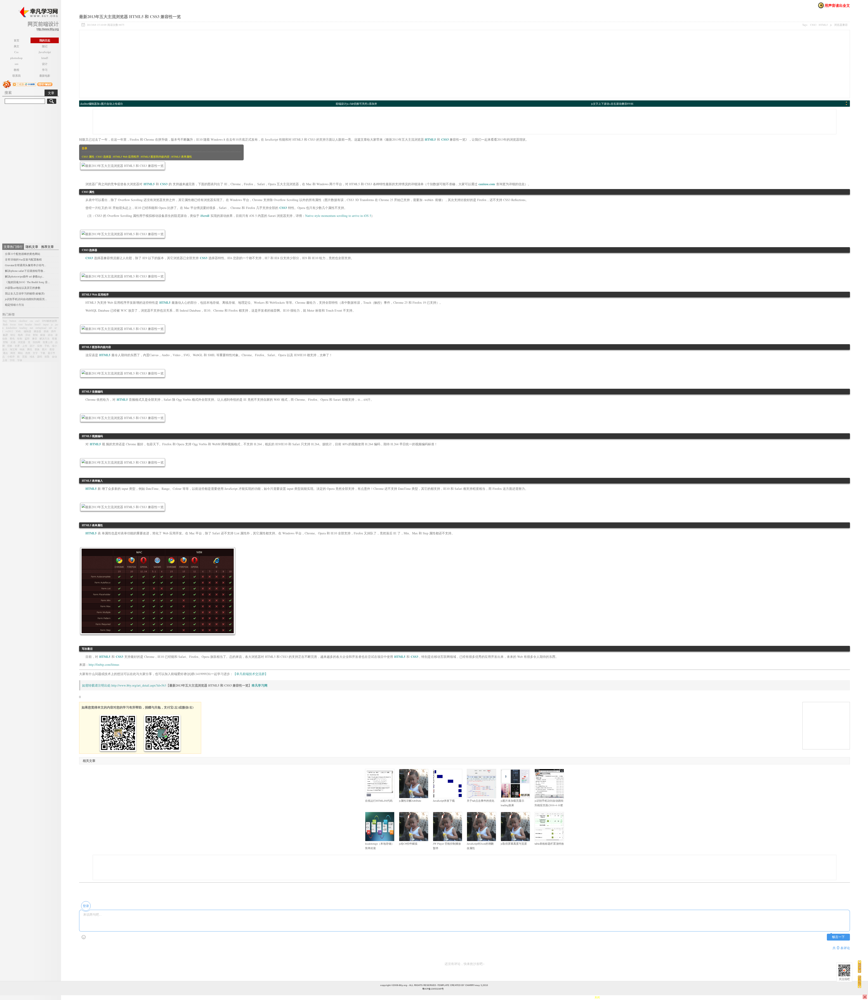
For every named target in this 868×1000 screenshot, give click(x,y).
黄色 (12, 338)
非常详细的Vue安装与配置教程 (23, 259)
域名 (32, 356)
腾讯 (29, 349)
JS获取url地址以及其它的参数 (22, 287)
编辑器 (27, 331)
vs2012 (9, 331)
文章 (51, 93)
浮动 (27, 334)
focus (13, 324)
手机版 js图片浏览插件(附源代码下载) (102, 103)
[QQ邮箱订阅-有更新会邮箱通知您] (44, 83)
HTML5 (823, 24)
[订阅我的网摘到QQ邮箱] (24, 83)
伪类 (27, 353)
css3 (37, 320)
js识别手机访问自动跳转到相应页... (26, 299)
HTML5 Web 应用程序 (126, 156)
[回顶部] (859, 966)
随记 (44, 46)
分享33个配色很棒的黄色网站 (22, 254)
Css (16, 52)
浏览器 (21, 342)
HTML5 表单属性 (181, 156)
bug (5, 320)
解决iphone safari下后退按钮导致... (25, 271)
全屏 (17, 345)
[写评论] (859, 981)
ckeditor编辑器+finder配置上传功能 (356, 103)
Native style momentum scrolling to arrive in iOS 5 (338, 215)
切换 (9, 345)
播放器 (37, 331)
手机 (47, 345)
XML (18, 331)
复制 (35, 334)
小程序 (11, 356)
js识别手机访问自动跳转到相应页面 (612, 103)
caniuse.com (487, 184)
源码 (39, 356)
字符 (12, 360)
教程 (16, 70)
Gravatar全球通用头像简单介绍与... (25, 265)
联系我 (16, 76)
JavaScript (44, 52)
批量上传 (48, 342)
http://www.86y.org (48, 29)
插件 (53, 331)
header (28, 324)
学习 (44, 70)
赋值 (42, 334)
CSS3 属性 (88, 156)
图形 (52, 349)
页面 (24, 356)
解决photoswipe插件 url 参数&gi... (24, 276)
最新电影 (44, 76)
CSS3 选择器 (103, 156)
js (52, 324)
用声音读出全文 (837, 5)
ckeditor (23, 320)
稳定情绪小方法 (14, 304)
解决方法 (45, 338)
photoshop (16, 58)
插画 (46, 331)
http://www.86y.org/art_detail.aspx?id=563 (138, 685)
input (46, 324)
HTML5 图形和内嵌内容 (155, 156)
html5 (44, 58)
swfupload (40, 327)
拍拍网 (36, 342)
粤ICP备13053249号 (433, 989)
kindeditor (11, 327)
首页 (16, 40)
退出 (5, 353)
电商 (20, 334)
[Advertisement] (30, 173)
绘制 (19, 338)
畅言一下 (838, 937)
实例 (39, 345)
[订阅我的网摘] (6, 83)
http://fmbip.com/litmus (104, 664)
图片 (44, 349)
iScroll (204, 215)
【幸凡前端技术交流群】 (250, 674)
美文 (16, 46)
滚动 (50, 334)
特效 (22, 349)
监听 (27, 338)
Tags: (825, 24)
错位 (12, 334)
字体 (19, 360)
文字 (35, 353)
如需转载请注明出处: (96, 685)
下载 (42, 353)
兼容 (34, 338)
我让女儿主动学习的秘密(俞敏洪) (25, 293)
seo (16, 64)
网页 (12, 353)
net (31, 327)
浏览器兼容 (841, 24)
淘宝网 (13, 349)
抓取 (47, 356)
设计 (44, 64)
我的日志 (44, 40)
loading (23, 327)
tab (50, 327)
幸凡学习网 (259, 685)
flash (5, 324)
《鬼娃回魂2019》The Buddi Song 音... (27, 282)
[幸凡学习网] (38, 12)
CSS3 (813, 24)
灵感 (12, 342)
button (12, 320)
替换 (37, 349)
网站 (20, 353)
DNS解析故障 (49, 320)
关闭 (865, 997)
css (31, 320)
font (20, 324)
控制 (5, 342)
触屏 (5, 334)
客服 (54, 338)
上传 (24, 345)
